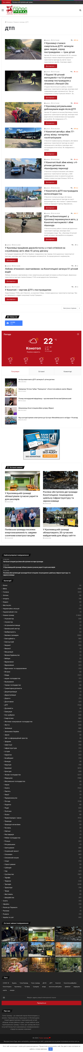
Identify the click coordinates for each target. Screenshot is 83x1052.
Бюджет (8, 645)
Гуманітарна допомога (13, 688)
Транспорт (9, 887)
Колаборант (9, 758)
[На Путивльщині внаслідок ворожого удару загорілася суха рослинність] (68, 949)
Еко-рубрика (9, 715)
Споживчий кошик (12, 858)
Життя (7, 725)
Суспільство (9, 874)
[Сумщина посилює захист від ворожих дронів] (68, 965)
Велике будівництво (12, 655)
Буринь (14, 983)
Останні (41, 371)
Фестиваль (9, 894)
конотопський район (55, 986)
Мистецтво (7, 605)
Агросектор (9, 619)
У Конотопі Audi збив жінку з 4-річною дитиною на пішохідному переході (61, 165)
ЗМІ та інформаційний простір (16, 738)
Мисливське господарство (15, 781)
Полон (7, 814)
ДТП (6, 705)
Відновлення (9, 665)
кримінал (67, 986)
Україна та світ (8, 917)
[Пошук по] (80, 10)
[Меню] (3, 10)
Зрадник (8, 741)
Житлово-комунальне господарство (18, 721)
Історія (7, 751)
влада (44, 986)
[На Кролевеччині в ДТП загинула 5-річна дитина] (11, 382)
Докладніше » (50, 66)
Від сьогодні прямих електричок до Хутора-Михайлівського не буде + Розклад (48, 417)
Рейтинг (8, 831)
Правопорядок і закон (13, 818)
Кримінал (8, 768)
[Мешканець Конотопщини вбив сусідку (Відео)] (11, 411)
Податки (8, 804)
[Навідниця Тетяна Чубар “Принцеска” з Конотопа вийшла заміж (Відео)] (11, 392)
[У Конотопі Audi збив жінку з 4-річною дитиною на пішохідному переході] (23, 168)
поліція (12, 990)
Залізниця (8, 728)
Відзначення (9, 662)
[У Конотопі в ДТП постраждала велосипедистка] (23, 197)
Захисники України (12, 731)
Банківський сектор (12, 628)
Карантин (8, 755)
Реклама (6, 911)
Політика (8, 811)
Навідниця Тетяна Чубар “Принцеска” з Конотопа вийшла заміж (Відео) (45, 389)
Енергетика (9, 718)
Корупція (8, 765)
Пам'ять (7, 791)
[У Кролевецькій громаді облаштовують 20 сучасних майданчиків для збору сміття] (60, 517)
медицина (76, 986)
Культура (8, 771)
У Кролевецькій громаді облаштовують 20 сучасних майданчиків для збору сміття (59, 532)
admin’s (48, 40)
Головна (9, 22)
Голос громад (35, 983)
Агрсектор (9, 622)
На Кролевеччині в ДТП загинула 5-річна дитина (36, 379)
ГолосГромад (24, 983)
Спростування (10, 864)
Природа (8, 821)
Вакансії (8, 648)
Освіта (7, 788)
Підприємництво (11, 798)
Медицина (8, 778)
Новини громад (19, 22)
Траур (7, 891)
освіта (5, 990)
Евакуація (8, 711)
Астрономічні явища (12, 625)
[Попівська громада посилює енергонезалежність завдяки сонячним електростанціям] (22, 517)
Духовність (9, 708)
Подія (7, 808)
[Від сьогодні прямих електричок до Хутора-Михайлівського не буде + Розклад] (11, 421)
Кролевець (18, 986)
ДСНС (45, 983)
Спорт (7, 861)
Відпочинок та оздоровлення (16, 668)
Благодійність (10, 638)
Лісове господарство (13, 775)
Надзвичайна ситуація (11, 608)
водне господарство (12, 678)
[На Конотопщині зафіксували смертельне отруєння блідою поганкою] (15, 965)
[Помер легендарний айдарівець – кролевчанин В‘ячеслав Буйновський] (11, 401)
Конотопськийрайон (70, 983)
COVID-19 (6, 983)
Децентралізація (11, 692)
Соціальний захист (12, 851)
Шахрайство (9, 897)
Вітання (7, 672)
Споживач (8, 854)
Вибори (7, 658)
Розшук (7, 841)
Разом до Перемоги (10, 907)
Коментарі (68, 371)
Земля (7, 735)
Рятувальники (10, 844)
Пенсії (7, 794)
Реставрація (9, 834)
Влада (7, 675)
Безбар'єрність (10, 632)
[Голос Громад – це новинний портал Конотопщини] (17, 10)
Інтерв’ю (6, 598)
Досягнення (9, 702)
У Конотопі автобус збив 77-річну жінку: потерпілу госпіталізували (59, 134)
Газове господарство (13, 685)
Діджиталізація (10, 695)
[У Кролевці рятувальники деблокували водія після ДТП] (23, 112)
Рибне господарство (12, 838)
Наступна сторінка (69, 308)
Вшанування (9, 682)
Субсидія (8, 868)
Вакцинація (9, 652)
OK (51, 1049)
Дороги (7, 698)
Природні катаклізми (12, 824)
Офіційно (6, 904)
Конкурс (8, 761)
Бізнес (5, 585)
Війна (5, 589)
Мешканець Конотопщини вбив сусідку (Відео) (36, 408)
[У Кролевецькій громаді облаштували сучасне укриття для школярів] (22, 481)
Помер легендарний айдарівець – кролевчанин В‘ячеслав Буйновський (44, 398)
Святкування (9, 848)
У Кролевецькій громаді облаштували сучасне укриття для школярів (21, 496)
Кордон (5, 602)
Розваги (6, 914)
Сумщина (36, 986)
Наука (7, 785)
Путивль (8, 828)
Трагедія (8, 884)
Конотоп (58, 983)
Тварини (8, 881)
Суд (6, 871)
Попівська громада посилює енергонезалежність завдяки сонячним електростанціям (21, 532)
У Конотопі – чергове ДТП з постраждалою (28, 290)
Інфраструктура (11, 748)
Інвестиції (8, 745)
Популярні (15, 371)
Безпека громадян (11, 635)
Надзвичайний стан (10, 612)
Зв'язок (5, 595)
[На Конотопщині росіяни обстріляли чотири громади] (15, 934)
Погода (7, 801)
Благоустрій (9, 642)
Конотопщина (7, 986)
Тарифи (7, 877)
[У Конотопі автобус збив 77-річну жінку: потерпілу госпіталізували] (23, 138)
